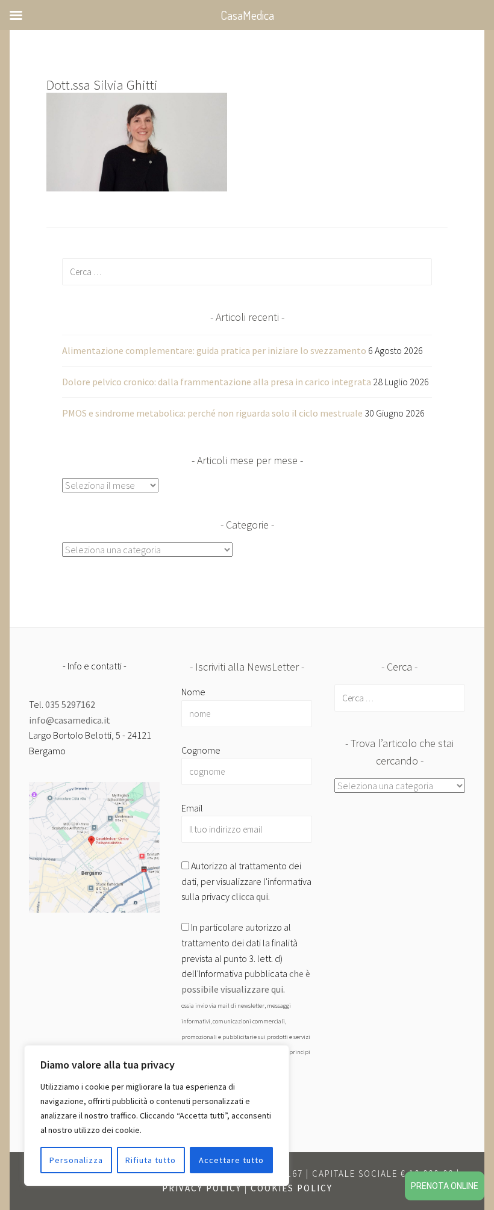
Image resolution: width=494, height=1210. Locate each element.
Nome (193, 692)
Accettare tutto (231, 1160)
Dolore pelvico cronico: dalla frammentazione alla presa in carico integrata (216, 382)
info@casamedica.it (69, 720)
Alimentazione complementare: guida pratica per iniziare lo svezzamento (214, 350)
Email (192, 808)
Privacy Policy (202, 1188)
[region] (156, 1115)
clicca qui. (250, 896)
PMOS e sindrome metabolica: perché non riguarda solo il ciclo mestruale (212, 413)
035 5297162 (70, 704)
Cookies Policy (292, 1188)
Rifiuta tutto (150, 1160)
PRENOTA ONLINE (444, 1186)
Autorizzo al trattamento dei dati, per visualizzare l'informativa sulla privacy (246, 881)
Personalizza (76, 1160)
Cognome (200, 750)
